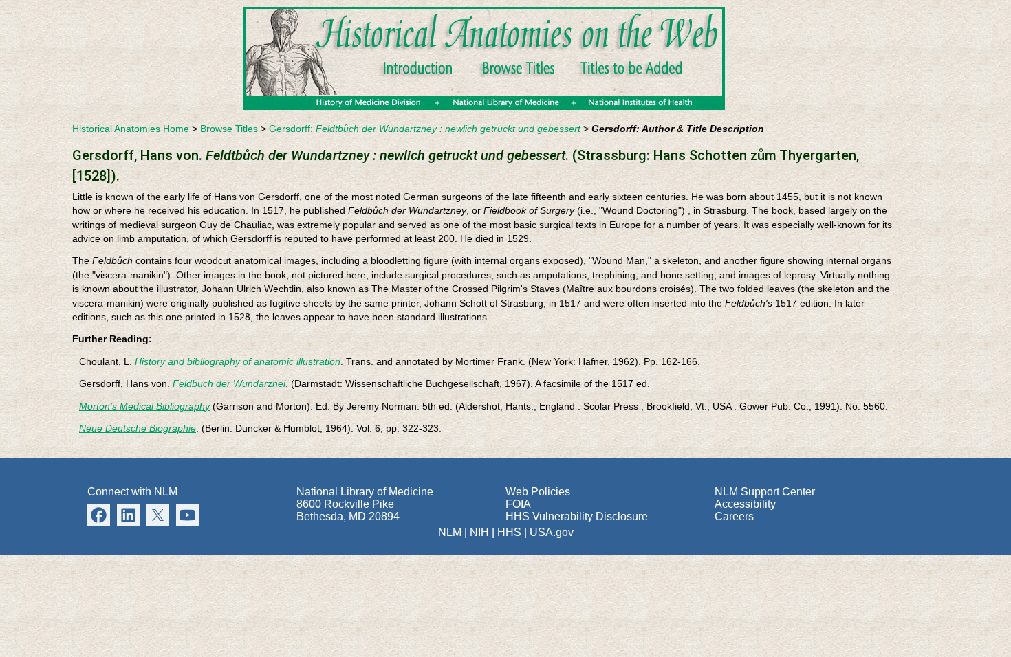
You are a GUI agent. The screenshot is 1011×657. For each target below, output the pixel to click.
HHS (509, 532)
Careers (734, 516)
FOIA (518, 504)
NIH (479, 532)
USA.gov (552, 532)
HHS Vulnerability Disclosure (577, 516)
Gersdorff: (424, 129)
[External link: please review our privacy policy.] (128, 514)
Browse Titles (229, 129)
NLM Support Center (765, 492)
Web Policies (538, 492)
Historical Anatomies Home (130, 129)
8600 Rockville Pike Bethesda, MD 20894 (348, 510)
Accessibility (745, 504)
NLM (449, 532)
